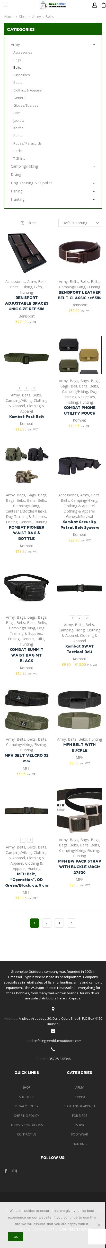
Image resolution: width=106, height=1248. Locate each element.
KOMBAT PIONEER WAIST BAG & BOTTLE (26, 533)
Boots (17, 82)
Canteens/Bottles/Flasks (26, 511)
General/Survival (79, 516)
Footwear (79, 1134)
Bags (74, 380)
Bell (74, 386)
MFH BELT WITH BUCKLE (79, 747)
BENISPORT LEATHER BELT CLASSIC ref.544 (79, 295)
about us (26, 1097)
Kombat (26, 423)
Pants (17, 135)
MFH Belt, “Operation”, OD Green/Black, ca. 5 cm (26, 879)
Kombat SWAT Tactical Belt (79, 649)
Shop (23, 16)
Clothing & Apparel (79, 505)
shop (26, 1087)
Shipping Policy (26, 1115)
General (26, 521)
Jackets (18, 120)
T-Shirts (19, 158)
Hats (17, 112)
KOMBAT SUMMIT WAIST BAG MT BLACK (26, 655)
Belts (42, 281)
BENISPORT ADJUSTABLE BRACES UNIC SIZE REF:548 (26, 303)
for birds (79, 1115)
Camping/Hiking (72, 286)
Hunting (26, 292)
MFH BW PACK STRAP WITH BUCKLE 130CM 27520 (79, 867)
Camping (79, 1097)
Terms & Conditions (27, 1125)
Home (9, 16)
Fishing (26, 286)
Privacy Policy (26, 1106)
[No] (98, 1224)
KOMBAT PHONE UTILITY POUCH (79, 410)
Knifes (18, 128)
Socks (18, 150)
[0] (101, 5)
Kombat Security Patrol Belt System (79, 525)
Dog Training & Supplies (26, 516)
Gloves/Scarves (25, 105)
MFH (27, 768)
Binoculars (21, 75)
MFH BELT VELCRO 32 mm (27, 758)
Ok (16, 1237)
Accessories (15, 281)
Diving (16, 174)
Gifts (38, 286)
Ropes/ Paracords (27, 143)
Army (36, 16)
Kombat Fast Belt (26, 416)
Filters (31, 222)
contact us (26, 1134)
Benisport (27, 316)
